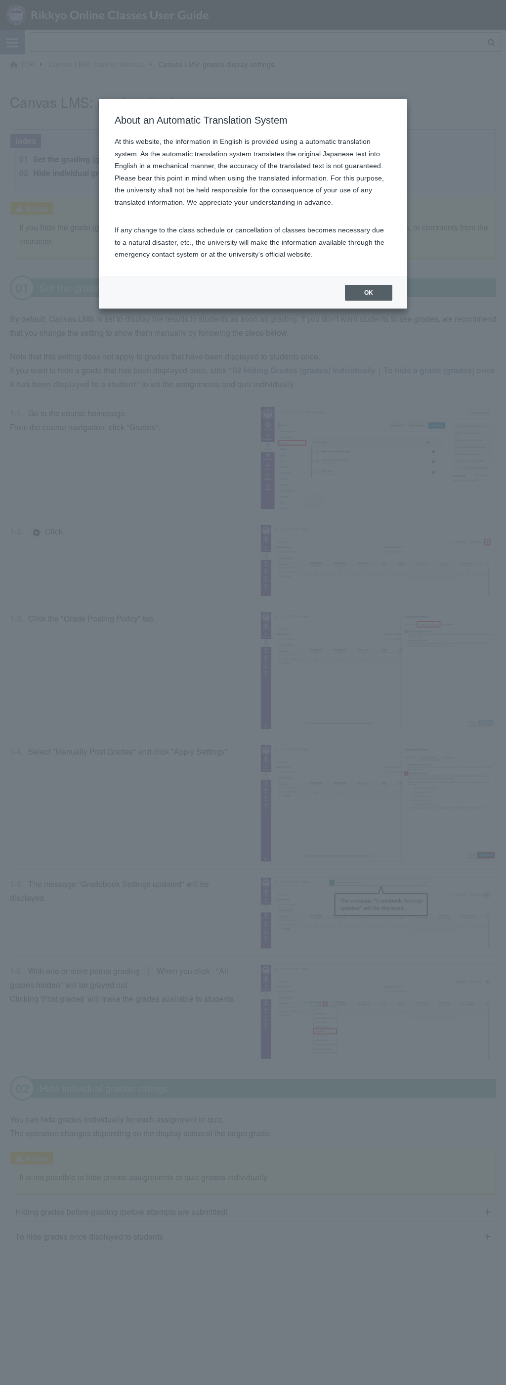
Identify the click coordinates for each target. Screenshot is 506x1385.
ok (368, 292)
